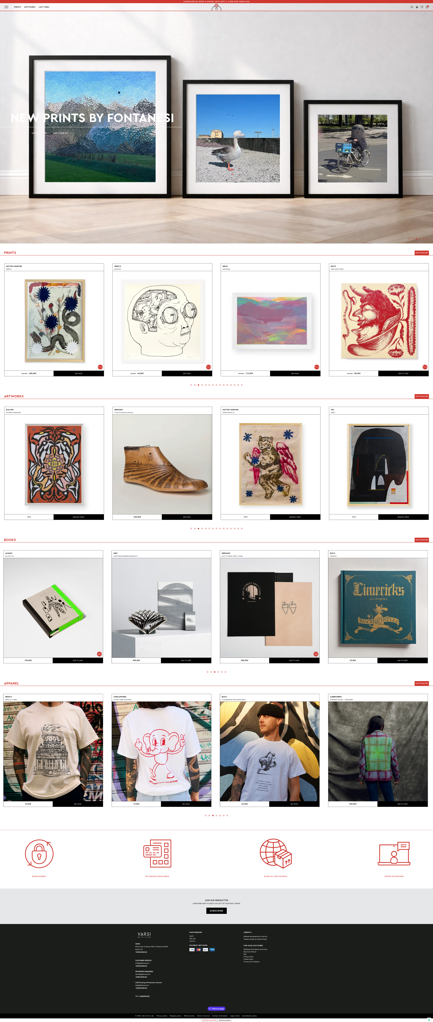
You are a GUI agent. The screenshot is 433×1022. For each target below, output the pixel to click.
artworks (45, 118)
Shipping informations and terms (255, 949)
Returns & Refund (250, 952)
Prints (17, 7)
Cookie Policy (248, 959)
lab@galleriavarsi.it (142, 985)
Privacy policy (162, 1016)
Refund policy (189, 1016)
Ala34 (191, 936)
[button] (409, 238)
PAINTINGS (16, 133)
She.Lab (192, 938)
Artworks (30, 7)
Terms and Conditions (251, 962)
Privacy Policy (249, 957)
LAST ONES (44, 7)
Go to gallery (422, 253)
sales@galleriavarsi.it (142, 974)
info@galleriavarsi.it (142, 963)
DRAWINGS (34, 133)
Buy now (78, 373)
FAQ (245, 954)
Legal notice (235, 1016)
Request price (78, 517)
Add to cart (187, 373)
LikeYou (192, 941)
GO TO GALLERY (422, 683)
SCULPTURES (53, 133)
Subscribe (216, 910)
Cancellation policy (249, 1016)
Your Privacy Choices (224, 1020)
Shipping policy (176, 1016)
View (29, 517)
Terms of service (203, 1016)
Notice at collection (209, 1020)
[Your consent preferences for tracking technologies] (429, 1020)
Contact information (220, 1016)
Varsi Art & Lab (148, 1016)
